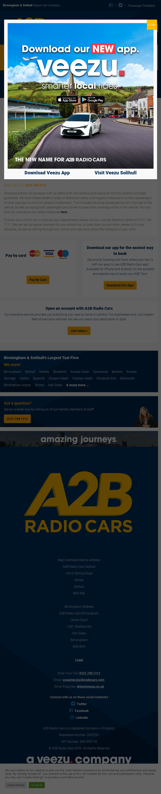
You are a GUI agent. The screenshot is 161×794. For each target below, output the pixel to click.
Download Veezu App (47, 172)
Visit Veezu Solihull (116, 172)
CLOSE (152, 24)
